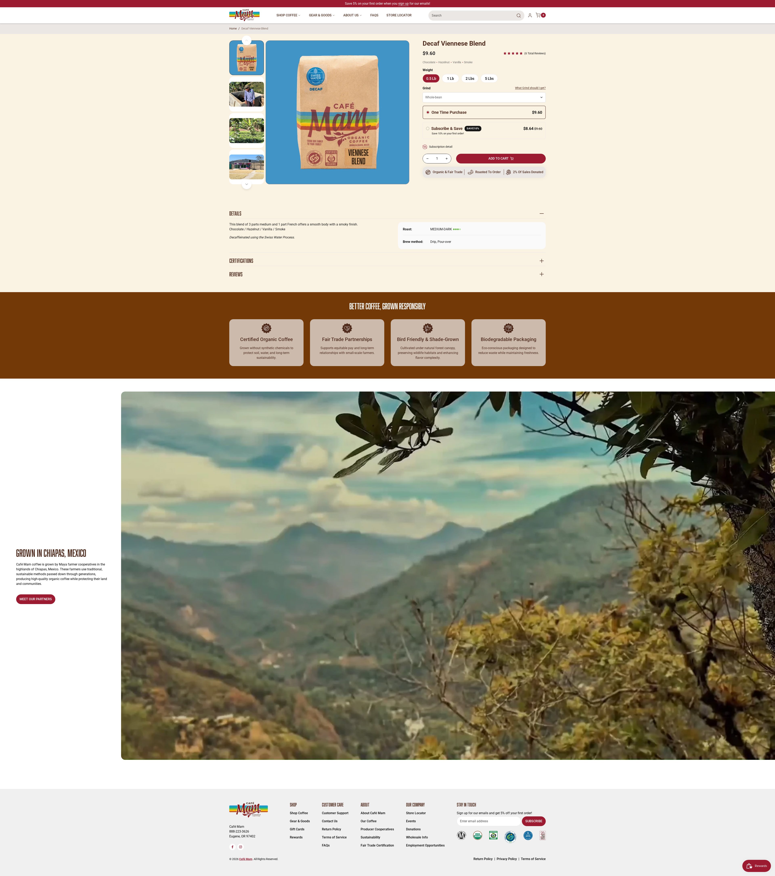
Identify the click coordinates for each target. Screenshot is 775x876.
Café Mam (245, 859)
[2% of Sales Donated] (524, 172)
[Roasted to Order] (484, 172)
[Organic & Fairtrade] (444, 172)
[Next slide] (246, 184)
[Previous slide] (246, 40)
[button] (524, 53)
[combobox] (476, 16)
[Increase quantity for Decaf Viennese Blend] (446, 158)
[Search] (518, 15)
